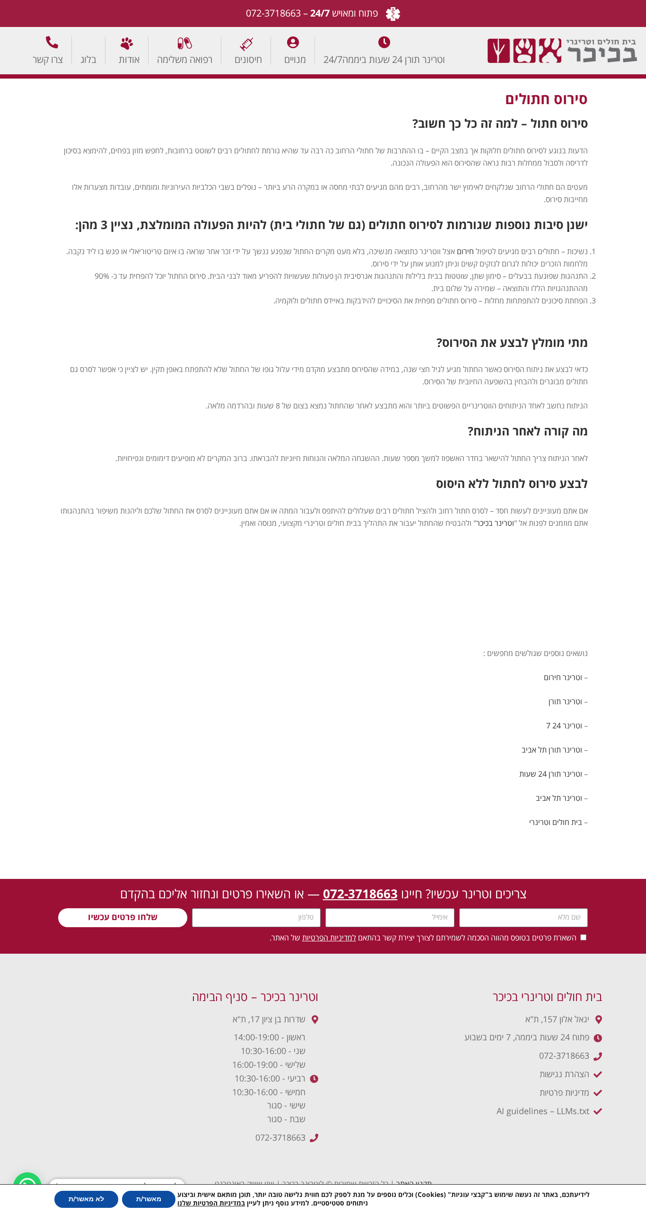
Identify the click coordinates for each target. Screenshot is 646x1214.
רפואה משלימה (184, 59)
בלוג (88, 59)
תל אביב (534, 750)
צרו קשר (48, 59)
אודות (129, 59)
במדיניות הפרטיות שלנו (211, 1203)
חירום (464, 252)
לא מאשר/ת (86, 1199)
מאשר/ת (148, 1199)
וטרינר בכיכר (495, 523)
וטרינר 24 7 (564, 726)
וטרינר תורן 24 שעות (550, 774)
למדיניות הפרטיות (329, 938)
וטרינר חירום (563, 677)
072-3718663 (273, 13)
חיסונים (248, 59)
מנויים (295, 59)
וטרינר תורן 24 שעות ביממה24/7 (384, 59)
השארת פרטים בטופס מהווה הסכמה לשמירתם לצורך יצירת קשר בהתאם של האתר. (423, 938)
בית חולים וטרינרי (555, 822)
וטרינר (571, 798)
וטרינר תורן (565, 702)
